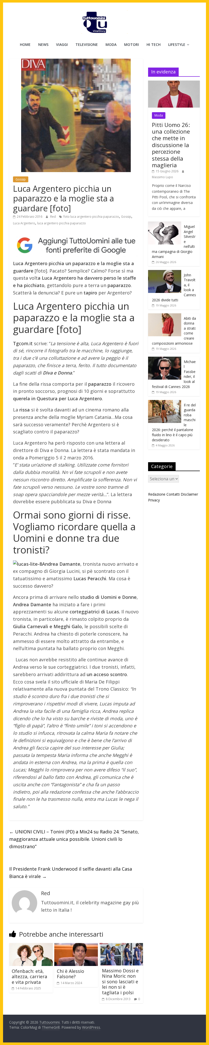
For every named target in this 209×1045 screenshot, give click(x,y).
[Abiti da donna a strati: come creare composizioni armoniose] (164, 316)
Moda (111, 44)
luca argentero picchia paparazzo (61, 223)
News (43, 44)
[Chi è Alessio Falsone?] (76, 946)
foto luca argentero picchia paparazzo (91, 216)
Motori (131, 44)
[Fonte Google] (76, 245)
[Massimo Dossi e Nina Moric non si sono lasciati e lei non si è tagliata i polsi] (121, 946)
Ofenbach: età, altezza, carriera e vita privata (29, 976)
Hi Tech (154, 44)
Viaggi (62, 44)
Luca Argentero (24, 223)
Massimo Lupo (162, 177)
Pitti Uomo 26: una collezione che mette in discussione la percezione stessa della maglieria (171, 145)
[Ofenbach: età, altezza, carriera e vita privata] (31, 946)
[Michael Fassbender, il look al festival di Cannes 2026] (164, 359)
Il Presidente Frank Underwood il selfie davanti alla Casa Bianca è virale (70, 872)
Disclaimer (189, 494)
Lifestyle (176, 44)
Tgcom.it (23, 343)
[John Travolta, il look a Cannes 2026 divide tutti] (164, 272)
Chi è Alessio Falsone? (70, 974)
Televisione (86, 44)
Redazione (156, 494)
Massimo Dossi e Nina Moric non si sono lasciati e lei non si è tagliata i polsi (120, 981)
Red (53, 216)
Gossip (21, 179)
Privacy (154, 500)
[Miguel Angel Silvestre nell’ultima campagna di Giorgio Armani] (164, 224)
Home (25, 44)
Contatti (173, 494)
